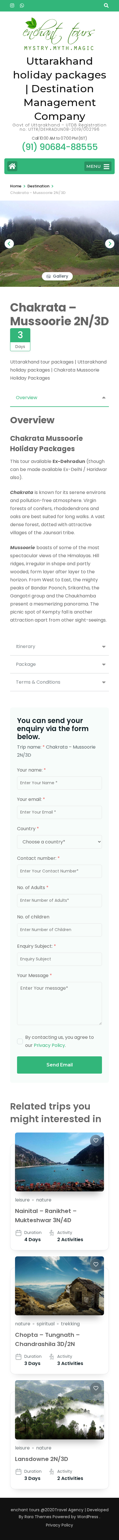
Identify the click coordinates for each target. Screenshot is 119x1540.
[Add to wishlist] (96, 1140)
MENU (93, 166)
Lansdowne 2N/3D (41, 1459)
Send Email (60, 1065)
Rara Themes (38, 1517)
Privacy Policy (49, 1045)
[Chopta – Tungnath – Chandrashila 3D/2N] (59, 1285)
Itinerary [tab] (25, 646)
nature (43, 1200)
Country (28, 828)
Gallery (60, 276)
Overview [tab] (26, 397)
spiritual (46, 1323)
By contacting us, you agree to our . (59, 1041)
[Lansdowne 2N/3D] (59, 1409)
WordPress (87, 1517)
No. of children (33, 917)
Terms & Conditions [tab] (38, 682)
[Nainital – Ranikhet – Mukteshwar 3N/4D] (59, 1162)
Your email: (31, 799)
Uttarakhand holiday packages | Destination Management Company (59, 88)
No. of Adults (33, 887)
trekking (70, 1323)
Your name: (31, 770)
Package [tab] (26, 664)
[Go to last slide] (9, 243)
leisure (22, 1200)
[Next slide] (109, 243)
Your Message (34, 975)
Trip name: (31, 747)
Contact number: (38, 858)
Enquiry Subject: (36, 946)
